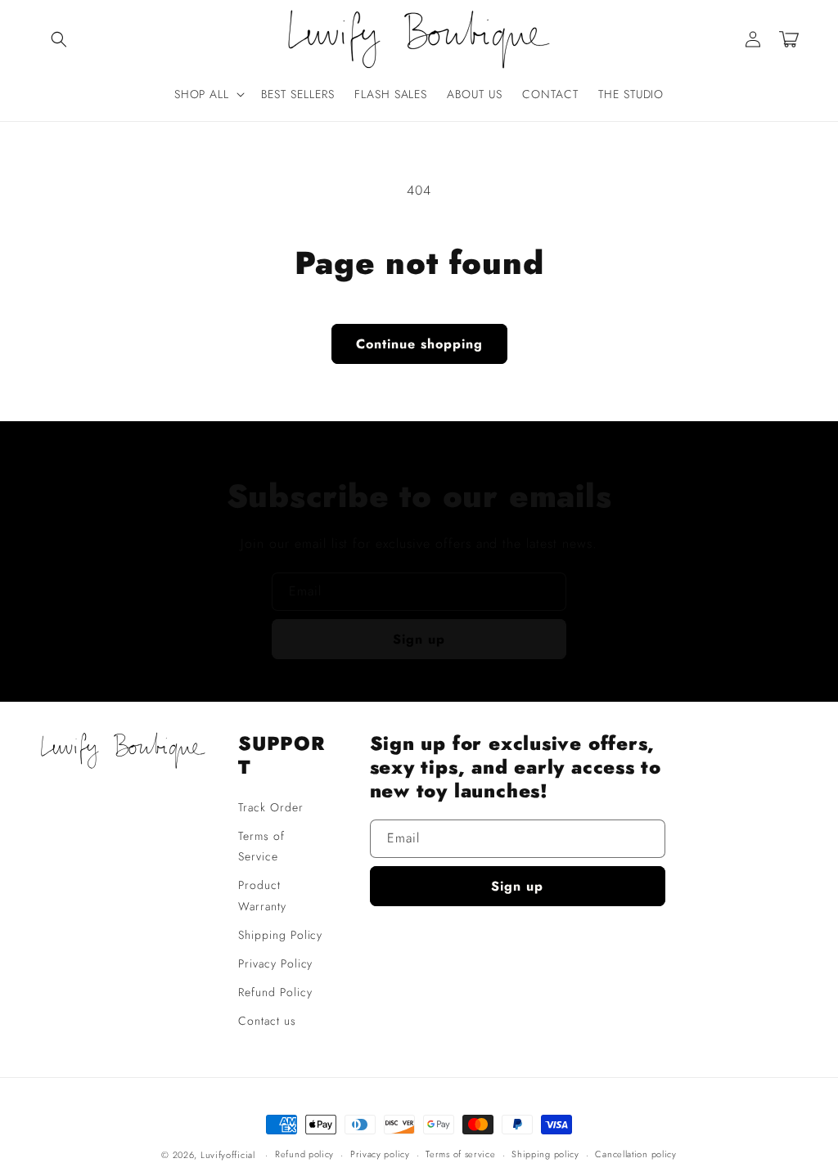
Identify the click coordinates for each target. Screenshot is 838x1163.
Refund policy (304, 1154)
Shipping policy (545, 1154)
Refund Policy (275, 992)
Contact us (267, 1021)
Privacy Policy (275, 963)
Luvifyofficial (227, 1154)
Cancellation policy (635, 1154)
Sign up (419, 639)
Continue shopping (419, 344)
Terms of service (460, 1154)
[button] (59, 39)
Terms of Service (261, 846)
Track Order (271, 807)
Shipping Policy (280, 935)
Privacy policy (380, 1154)
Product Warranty (262, 895)
